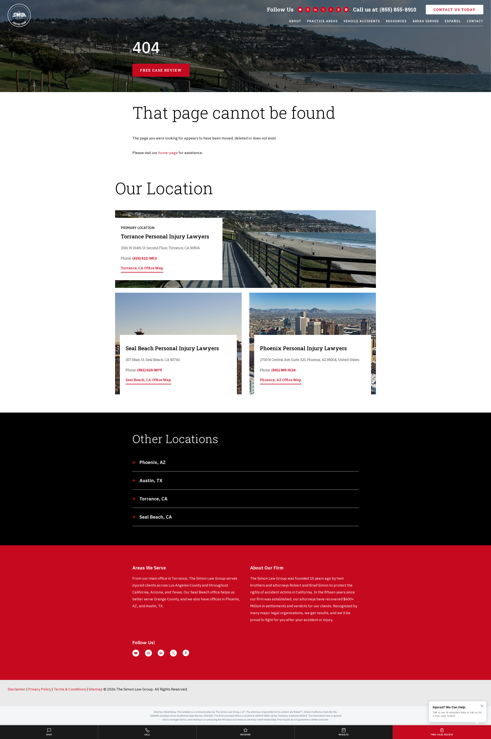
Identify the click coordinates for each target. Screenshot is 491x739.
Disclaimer (17, 689)
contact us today (454, 9)
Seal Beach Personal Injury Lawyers (172, 348)
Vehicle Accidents (362, 21)
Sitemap (96, 689)
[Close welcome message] (481, 706)
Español (453, 21)
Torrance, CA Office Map (142, 268)
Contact (475, 21)
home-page (168, 152)
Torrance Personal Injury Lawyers (165, 236)
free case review (161, 70)
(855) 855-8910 (384, 9)
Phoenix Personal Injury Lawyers (303, 348)
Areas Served (426, 21)
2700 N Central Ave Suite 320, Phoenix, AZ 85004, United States (309, 359)
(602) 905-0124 (283, 370)
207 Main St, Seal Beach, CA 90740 (153, 359)
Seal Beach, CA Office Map (148, 379)
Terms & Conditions (70, 689)
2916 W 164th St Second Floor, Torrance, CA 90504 (160, 248)
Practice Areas (322, 21)
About (295, 21)
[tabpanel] (245, 249)
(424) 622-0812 (144, 258)
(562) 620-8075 (149, 370)
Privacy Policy (39, 689)
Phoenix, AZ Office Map (280, 379)
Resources (396, 21)
